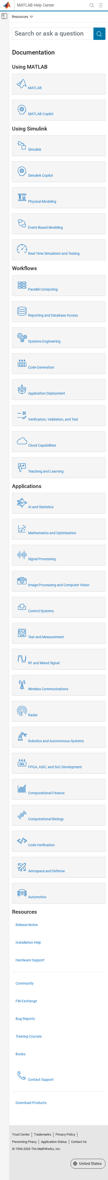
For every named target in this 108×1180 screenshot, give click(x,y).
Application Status (54, 1142)
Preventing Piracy (24, 1142)
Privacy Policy (65, 1134)
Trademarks (42, 1134)
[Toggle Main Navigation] (100, 5)
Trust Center (21, 1134)
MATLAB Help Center (35, 5)
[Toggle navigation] (21, 17)
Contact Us (79, 1142)
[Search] (99, 34)
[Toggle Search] (91, 5)
